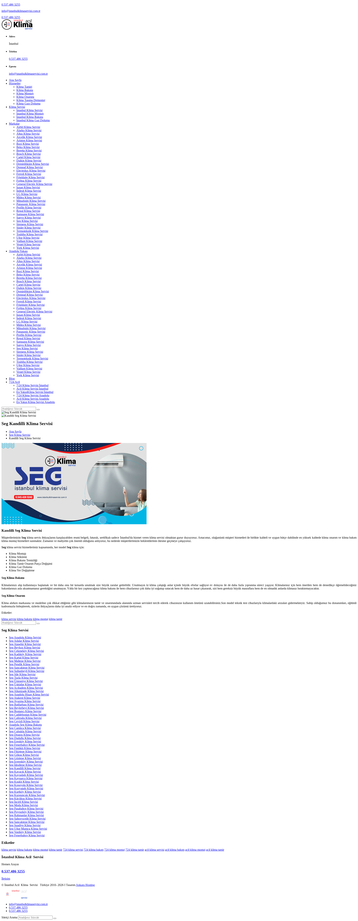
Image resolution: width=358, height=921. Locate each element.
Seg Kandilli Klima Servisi (24, 768)
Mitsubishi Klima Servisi (30, 200)
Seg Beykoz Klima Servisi (24, 647)
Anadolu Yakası (18, 251)
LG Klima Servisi (26, 194)
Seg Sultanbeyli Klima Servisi (26, 671)
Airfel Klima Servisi (28, 127)
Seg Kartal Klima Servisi (23, 657)
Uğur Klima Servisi (27, 237)
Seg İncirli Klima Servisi (23, 801)
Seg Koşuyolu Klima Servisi (26, 785)
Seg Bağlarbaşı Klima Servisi (26, 704)
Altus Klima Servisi (28, 133)
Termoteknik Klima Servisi (32, 231)
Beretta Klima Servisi (29, 150)
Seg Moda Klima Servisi (23, 805)
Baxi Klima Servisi (27, 143)
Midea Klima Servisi (28, 197)
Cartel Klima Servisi (28, 157)
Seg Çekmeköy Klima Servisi (26, 650)
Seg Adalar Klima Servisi (24, 640)
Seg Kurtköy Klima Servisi (25, 791)
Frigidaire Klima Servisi (30, 177)
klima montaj (40, 619)
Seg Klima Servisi (27, 221)
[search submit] (54, 918)
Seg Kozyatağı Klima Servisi (26, 788)
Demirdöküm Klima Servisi (32, 163)
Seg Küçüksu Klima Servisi (25, 798)
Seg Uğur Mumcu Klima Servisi (28, 828)
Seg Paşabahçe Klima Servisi (26, 808)
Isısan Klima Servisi (28, 187)
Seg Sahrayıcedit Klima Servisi (27, 818)
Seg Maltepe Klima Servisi (24, 661)
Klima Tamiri (24, 86)
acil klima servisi (154, 849)
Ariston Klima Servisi (29, 140)
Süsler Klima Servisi (28, 227)
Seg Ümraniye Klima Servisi (26, 681)
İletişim (5, 878)
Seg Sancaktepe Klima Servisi (26, 667)
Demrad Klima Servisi (29, 167)
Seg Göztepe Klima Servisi (25, 758)
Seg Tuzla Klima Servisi (23, 677)
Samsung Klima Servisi (30, 214)
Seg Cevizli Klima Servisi (24, 721)
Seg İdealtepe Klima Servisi (25, 765)
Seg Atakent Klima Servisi (24, 697)
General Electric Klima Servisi (34, 184)
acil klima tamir (215, 849)
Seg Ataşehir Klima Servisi (25, 644)
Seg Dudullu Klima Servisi (25, 738)
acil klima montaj (195, 849)
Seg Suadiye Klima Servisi (24, 825)
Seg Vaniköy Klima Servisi (25, 832)
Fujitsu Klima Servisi (28, 180)
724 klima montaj (114, 849)
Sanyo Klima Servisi (28, 217)
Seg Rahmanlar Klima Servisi (26, 815)
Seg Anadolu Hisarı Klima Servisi (29, 694)
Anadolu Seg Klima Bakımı (25, 724)
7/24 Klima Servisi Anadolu (32, 395)
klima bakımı (24, 619)
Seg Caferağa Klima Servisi (25, 718)
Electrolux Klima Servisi (30, 170)
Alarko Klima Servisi (28, 130)
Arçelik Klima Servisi (29, 137)
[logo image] (14, 897)
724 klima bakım (93, 849)
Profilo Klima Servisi (28, 207)
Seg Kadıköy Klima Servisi (25, 654)
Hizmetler (15, 83)
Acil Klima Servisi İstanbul (32, 388)
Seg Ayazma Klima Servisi (24, 701)
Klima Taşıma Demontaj (30, 100)
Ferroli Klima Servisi (28, 174)
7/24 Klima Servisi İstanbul (32, 385)
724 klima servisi (73, 849)
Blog (12, 378)
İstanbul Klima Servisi (29, 110)
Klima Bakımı (24, 90)
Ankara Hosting (85, 885)
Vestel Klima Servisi (28, 244)
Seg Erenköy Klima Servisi (25, 741)
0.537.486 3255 (10, 4)
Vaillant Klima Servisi (29, 241)
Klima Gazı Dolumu (28, 103)
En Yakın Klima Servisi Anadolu (35, 402)
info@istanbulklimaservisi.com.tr (20, 10)
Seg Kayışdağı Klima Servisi (26, 775)
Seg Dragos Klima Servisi (24, 734)
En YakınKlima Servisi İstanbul (34, 392)
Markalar (14, 123)
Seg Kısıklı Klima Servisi (24, 781)
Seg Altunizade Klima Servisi (26, 691)
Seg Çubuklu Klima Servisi (25, 731)
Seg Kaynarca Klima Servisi (25, 778)
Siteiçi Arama (9, 917)
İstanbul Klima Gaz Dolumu (33, 120)
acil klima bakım (174, 849)
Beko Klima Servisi (28, 147)
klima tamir (55, 619)
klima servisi (8, 619)
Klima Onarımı (25, 96)
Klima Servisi (17, 106)
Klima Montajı (25, 93)
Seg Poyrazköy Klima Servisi (26, 811)
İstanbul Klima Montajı (30, 113)
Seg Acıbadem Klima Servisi (26, 687)
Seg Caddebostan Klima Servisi (27, 714)
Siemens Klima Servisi (29, 224)
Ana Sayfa (15, 80)
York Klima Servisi (27, 247)
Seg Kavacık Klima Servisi (25, 771)
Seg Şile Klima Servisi (22, 674)
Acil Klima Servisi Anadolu (32, 398)
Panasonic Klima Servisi (30, 204)
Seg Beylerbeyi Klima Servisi (26, 707)
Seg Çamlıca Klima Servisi (25, 728)
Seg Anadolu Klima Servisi (25, 637)
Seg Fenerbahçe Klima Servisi (27, 744)
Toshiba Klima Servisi (29, 234)
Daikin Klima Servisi (28, 160)
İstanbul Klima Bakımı (29, 117)
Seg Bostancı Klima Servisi (25, 711)
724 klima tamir (134, 849)
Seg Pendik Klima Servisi (24, 664)
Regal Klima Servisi (28, 210)
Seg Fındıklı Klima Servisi (24, 748)
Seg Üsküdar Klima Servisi (25, 684)
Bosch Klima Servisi (28, 153)
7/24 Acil (14, 382)
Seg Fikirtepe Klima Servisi (25, 751)
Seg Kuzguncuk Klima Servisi (27, 795)
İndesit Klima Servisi (28, 190)
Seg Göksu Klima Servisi (24, 754)
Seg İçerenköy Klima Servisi (26, 761)
